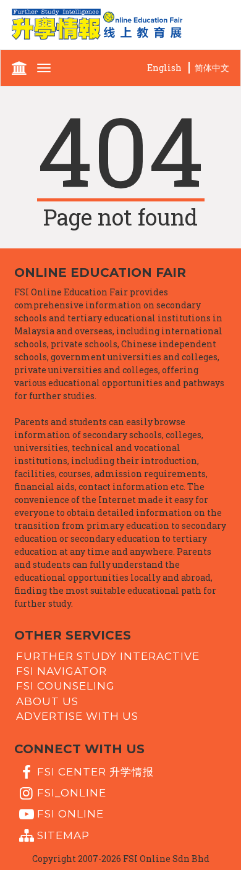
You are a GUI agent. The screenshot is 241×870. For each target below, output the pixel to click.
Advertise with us (77, 716)
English (164, 68)
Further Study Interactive (108, 655)
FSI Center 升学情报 (95, 771)
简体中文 (212, 68)
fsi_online (71, 793)
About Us (47, 701)
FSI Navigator (61, 671)
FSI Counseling (65, 686)
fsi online (70, 814)
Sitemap (63, 835)
